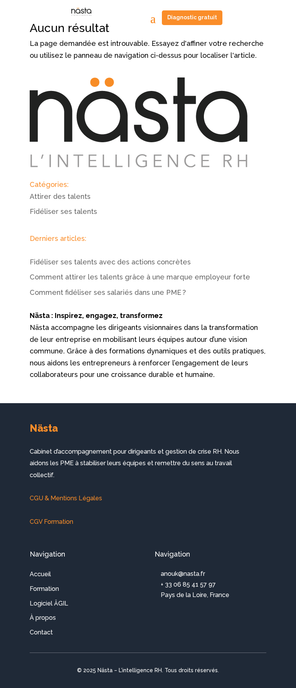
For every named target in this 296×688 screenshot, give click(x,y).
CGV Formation (51, 521)
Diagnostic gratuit (192, 17)
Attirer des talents (60, 196)
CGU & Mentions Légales (66, 498)
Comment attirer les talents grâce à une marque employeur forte (140, 277)
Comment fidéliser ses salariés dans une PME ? (108, 292)
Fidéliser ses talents (63, 211)
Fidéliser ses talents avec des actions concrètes (110, 262)
